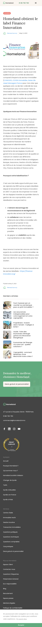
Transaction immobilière (12, 527)
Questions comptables (11, 542)
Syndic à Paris (8, 500)
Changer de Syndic (10, 480)
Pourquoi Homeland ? (10, 466)
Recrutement (8, 593)
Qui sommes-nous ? (10, 471)
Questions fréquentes (11, 574)
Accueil (5, 461)
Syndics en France (9, 495)
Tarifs (5, 485)
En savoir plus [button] (21, 619)
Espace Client (8, 564)
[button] (36, 3)
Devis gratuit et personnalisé (17, 384)
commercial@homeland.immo (14, 420)
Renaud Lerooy (12, 33)
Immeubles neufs (9, 518)
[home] (8, 3)
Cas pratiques (8, 546)
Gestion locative (9, 522)
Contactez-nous (9, 569)
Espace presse (8, 598)
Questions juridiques (10, 532)
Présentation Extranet (11, 579)
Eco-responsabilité (9, 584)
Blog (4, 589)
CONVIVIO (8, 80)
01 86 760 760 (8, 416)
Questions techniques (11, 537)
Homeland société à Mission (13, 475)
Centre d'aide (8, 513)
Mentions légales (9, 603)
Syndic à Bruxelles (9, 490)
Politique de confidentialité (12, 608)
